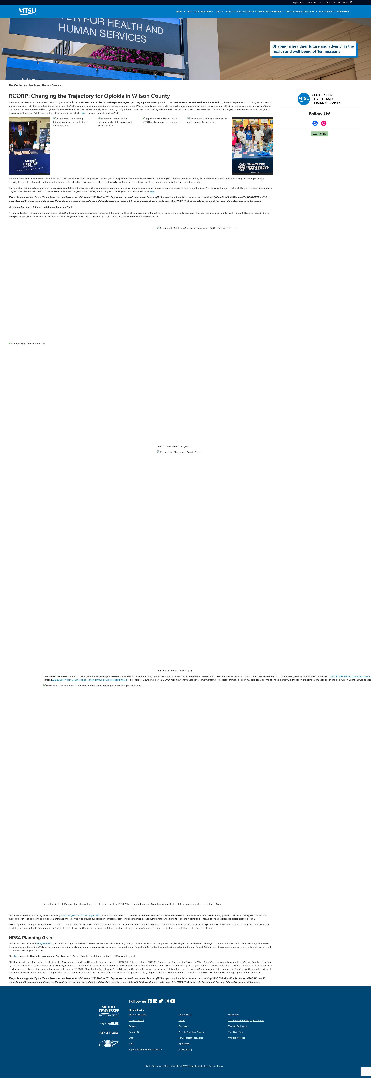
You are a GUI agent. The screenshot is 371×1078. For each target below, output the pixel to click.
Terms (220, 1066)
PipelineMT (299, 2)
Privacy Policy (185, 1049)
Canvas (132, 1026)
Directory (330, 2)
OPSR (219, 11)
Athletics (312, 2)
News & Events (327, 11)
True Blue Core (235, 1032)
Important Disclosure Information (145, 1049)
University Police (236, 1037)
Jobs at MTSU (185, 1014)
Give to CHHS (319, 133)
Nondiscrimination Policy (202, 1066)
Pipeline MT (184, 1043)
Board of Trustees (137, 1014)
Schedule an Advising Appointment (246, 1020)
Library (181, 1020)
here (83, 112)
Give (345, 2)
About (179, 11)
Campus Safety (136, 1020)
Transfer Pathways (237, 1026)
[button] (350, 2)
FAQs (131, 1043)
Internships (343, 11)
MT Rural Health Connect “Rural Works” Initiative (254, 11)
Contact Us (134, 1032)
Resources (233, 1014)
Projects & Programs (199, 11)
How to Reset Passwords (190, 1037)
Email (131, 1037)
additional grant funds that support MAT (80, 915)
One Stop (183, 1026)
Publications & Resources (300, 11)
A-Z (321, 2)
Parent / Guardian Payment (191, 1032)
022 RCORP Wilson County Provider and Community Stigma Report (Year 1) (89, 679)
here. (152, 191)
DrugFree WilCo (45, 943)
